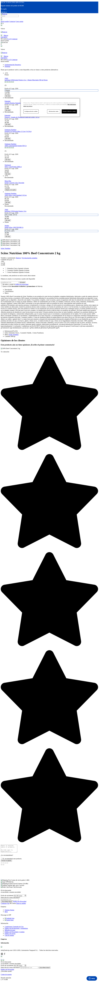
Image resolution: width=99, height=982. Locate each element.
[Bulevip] (4, 14)
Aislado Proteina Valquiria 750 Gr (15, 103)
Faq (8, 903)
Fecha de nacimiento (7, 895)
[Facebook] (4, 954)
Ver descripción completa (29, 258)
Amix (6, 78)
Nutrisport (8, 165)
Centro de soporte (6, 974)
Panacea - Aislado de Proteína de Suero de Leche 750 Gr (22, 117)
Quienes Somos (9, 910)
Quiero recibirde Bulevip (22, 286)
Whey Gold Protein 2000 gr (13, 167)
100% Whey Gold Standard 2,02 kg (16, 195)
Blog (6, 912)
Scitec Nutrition (5, 248)
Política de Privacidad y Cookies (14, 932)
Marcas (6, 35)
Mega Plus (8, 181)
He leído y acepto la (15, 284)
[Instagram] (2, 954)
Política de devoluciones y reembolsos (16, 928)
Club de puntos (9, 935)
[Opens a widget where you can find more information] (91, 978)
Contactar (12, 21)
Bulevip (18, 258)
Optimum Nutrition (10, 130)
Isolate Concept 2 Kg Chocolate (14, 183)
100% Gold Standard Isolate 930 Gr (16, 146)
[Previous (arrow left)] (1, 864)
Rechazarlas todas (53, 111)
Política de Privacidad (19, 901)
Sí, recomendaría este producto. (12, 859)
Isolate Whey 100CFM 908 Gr (14, 227)
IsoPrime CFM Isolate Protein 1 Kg (15, 211)
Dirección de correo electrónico (10, 967)
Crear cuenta (19, 21)
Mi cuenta (13, 903)
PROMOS (4, 37)
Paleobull (7, 101)
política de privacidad (21, 284)
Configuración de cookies (31, 111)
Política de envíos (10, 933)
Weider (7, 225)
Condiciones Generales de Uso (14, 926)
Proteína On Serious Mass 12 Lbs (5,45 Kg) (18, 131)
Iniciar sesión (5, 21)
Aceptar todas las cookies (69, 111)
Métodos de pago (10, 930)
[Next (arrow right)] (3, 864)
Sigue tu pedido (21, 903)
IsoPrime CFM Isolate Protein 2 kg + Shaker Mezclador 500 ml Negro (26, 80)
